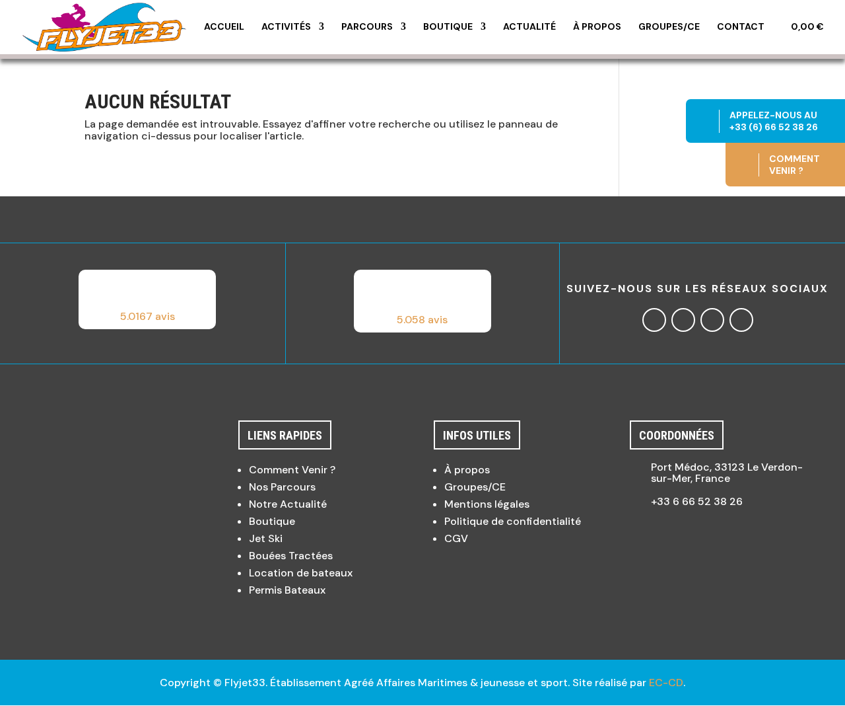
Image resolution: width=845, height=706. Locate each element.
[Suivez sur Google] (712, 320)
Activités (286, 27)
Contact (740, 27)
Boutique (448, 27)
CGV (456, 538)
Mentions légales (486, 504)
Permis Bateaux (287, 590)
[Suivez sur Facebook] (654, 320)
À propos (597, 27)
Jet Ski (266, 538)
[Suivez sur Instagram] (683, 320)
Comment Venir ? (292, 470)
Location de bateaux (301, 573)
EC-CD (666, 682)
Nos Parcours (282, 487)
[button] (147, 299)
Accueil (224, 27)
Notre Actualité (288, 504)
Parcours (367, 27)
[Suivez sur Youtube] (741, 320)
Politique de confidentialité (512, 521)
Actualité (529, 27)
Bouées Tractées (291, 556)
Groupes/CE (669, 27)
